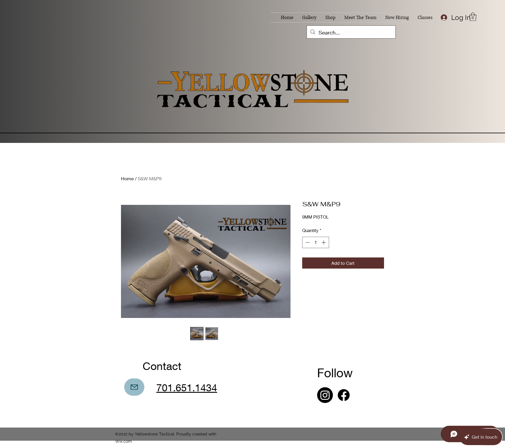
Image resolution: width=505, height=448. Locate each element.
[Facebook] (344, 395)
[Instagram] (325, 395)
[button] (472, 17)
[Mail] (134, 387)
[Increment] (324, 242)
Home (127, 178)
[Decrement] (307, 242)
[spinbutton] (315, 242)
